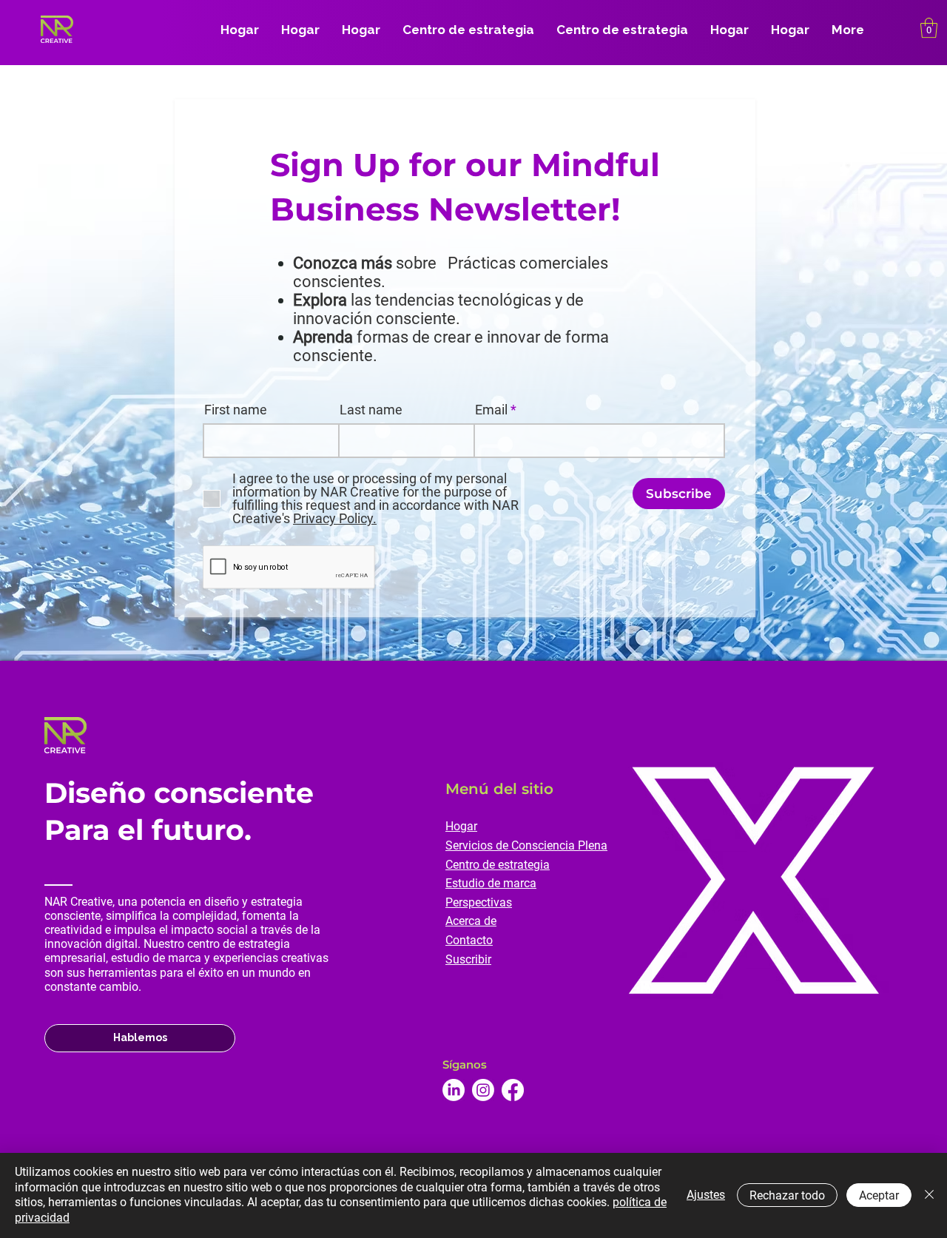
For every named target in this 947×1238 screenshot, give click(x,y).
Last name (371, 410)
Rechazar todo (787, 1195)
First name (235, 410)
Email (491, 410)
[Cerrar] (929, 1195)
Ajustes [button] (706, 1195)
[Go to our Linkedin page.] (453, 1090)
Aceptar (879, 1195)
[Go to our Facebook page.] (513, 1090)
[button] (928, 28)
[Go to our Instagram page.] (483, 1090)
